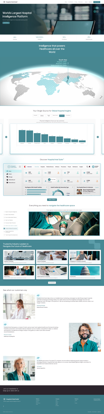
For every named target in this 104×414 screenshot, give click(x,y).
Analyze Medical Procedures (11, 228)
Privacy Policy (89, 411)
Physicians (62, 115)
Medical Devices (42, 115)
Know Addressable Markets (11, 217)
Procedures (68, 115)
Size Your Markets (9, 220)
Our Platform (38, 400)
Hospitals (35, 115)
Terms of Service (94, 411)
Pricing (37, 404)
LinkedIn (76, 400)
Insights (57, 404)
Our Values (57, 405)
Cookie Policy (99, 411)
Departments (55, 115)
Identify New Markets (9, 214)
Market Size (49, 115)
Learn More (6, 22)
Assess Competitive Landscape (9, 232)
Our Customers (52, 282)
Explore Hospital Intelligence (11, 211)
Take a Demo (52, 199)
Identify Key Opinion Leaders (11, 225)
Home (56, 400)
